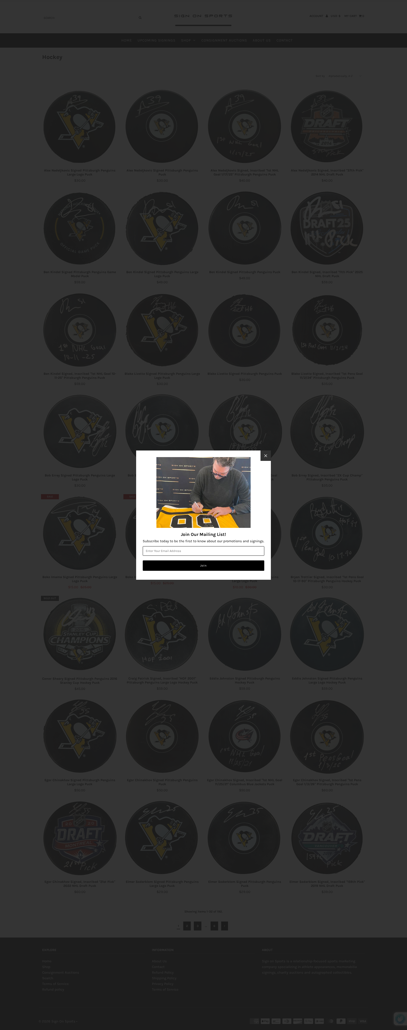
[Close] (265, 455)
